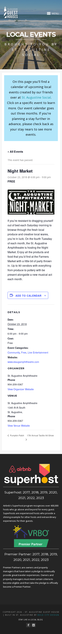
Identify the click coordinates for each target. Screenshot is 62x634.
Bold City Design (48, 615)
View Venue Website (19, 425)
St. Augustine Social (36, 97)
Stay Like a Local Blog (30, 619)
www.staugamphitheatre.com (23, 362)
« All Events (15, 152)
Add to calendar (29, 295)
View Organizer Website (21, 389)
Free (23, 352)
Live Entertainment (38, 352)
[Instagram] (33, 625)
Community (14, 352)
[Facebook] (28, 625)
